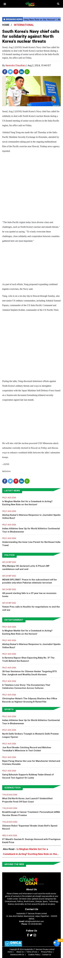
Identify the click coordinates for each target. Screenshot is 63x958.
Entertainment (13, 620)
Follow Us (31, 930)
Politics (9, 555)
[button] (5, 4)
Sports (8, 709)
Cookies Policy (34, 955)
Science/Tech (12, 787)
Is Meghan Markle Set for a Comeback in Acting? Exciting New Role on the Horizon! (30, 854)
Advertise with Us (17, 955)
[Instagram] (34, 935)
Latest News (12, 490)
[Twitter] (31, 935)
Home (10, 952)
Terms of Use (31, 952)
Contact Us (31, 909)
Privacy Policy (46, 952)
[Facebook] (28, 935)
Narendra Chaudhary (15, 65)
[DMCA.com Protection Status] (13, 943)
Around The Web (14, 864)
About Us (31, 889)
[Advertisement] (31, 187)
